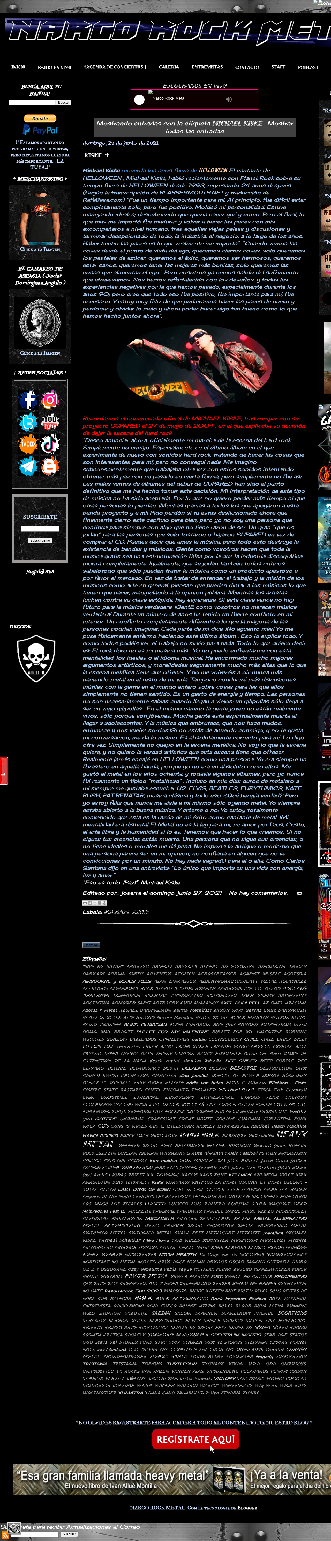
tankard (117, 1349)
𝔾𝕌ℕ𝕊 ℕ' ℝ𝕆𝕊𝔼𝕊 (129, 1126)
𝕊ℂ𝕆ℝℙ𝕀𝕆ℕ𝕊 (292, 1313)
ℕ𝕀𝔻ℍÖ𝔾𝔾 (295, 1247)
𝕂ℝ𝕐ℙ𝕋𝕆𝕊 (202, 1182)
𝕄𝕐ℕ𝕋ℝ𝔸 (148, 1247)
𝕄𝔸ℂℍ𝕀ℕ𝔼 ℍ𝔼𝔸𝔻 (287, 1203)
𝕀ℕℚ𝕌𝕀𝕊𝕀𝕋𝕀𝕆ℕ (292, 1153)
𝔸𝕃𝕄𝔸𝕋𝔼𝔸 (166, 988)
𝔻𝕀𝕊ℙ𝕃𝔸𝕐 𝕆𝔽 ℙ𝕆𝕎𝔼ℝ (235, 1075)
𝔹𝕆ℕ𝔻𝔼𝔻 (247, 1024)
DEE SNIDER (241, 1060)
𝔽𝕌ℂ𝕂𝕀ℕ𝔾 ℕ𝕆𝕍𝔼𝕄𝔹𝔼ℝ (189, 1111)
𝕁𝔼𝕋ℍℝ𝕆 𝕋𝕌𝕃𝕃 (214, 1167)
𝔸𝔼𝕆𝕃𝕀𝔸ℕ (184, 973)
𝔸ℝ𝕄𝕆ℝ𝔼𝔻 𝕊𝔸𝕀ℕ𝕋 (131, 1002)
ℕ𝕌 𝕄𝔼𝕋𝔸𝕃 (123, 1261)
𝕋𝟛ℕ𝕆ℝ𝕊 (278, 1342)
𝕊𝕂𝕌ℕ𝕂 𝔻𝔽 (240, 1327)
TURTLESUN (181, 1363)
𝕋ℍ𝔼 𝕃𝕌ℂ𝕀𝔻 (210, 1349)
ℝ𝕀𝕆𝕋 (230, 1290)
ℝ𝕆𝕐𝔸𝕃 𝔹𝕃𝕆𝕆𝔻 (234, 1305)
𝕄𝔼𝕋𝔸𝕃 (242, 1218)
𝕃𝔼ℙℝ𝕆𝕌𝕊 (143, 1196)
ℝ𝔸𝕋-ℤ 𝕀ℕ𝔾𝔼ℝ (163, 1283)
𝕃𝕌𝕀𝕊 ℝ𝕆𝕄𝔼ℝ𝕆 (208, 1203)
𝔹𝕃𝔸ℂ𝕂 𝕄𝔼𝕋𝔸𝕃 (211, 1017)
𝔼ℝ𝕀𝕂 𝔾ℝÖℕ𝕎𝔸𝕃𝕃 (104, 1097)
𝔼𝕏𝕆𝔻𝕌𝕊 (250, 1097)
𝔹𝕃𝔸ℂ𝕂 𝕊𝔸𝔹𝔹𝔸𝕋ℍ (249, 1017)
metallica (273, 1232)
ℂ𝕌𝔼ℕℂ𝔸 (129, 1053)
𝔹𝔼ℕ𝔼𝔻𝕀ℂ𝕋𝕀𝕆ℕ (139, 1017)
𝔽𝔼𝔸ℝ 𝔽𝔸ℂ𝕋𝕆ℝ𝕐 (286, 1097)
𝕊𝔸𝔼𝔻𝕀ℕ (160, 1313)
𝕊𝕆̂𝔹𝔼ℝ (280, 1327)
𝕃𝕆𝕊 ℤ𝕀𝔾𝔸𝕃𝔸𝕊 (126, 1203)
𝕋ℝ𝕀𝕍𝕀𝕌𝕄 (152, 1363)
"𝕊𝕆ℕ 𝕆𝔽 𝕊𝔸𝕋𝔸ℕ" (102, 966)
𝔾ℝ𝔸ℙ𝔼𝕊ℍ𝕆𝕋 (161, 1119)
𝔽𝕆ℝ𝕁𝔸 (118, 1111)
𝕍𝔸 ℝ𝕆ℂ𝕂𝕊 (127, 1371)
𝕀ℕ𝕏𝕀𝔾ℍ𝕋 (137, 1160)
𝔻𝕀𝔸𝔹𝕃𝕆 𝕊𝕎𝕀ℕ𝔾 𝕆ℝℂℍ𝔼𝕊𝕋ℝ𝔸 (115, 1075)
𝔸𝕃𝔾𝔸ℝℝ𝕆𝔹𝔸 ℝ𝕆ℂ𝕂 (131, 988)
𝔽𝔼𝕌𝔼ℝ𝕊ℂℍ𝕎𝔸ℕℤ (102, 1104)
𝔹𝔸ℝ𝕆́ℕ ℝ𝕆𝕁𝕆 (228, 1010)
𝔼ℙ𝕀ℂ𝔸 (264, 1090)
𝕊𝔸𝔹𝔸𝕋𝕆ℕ (109, 1313)
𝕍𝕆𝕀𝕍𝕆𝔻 (275, 1378)
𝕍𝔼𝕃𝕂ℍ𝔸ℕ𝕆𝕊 (254, 1371)
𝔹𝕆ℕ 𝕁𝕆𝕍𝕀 (224, 1024)
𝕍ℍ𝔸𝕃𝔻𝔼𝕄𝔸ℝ (163, 1378)
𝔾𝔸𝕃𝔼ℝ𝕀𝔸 (169, 67)
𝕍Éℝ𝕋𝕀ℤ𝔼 (136, 1378)
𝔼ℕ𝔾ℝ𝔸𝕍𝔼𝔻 (176, 1090)
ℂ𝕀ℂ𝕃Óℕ (91, 1046)
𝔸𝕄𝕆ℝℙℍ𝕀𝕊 (229, 988)
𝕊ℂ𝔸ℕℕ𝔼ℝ (206, 1313)
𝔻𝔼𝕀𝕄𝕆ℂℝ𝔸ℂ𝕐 (144, 1068)
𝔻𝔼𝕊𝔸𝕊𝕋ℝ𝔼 (243, 1068)
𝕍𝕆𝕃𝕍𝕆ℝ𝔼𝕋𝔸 (96, 1385)
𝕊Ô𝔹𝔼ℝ (262, 1327)
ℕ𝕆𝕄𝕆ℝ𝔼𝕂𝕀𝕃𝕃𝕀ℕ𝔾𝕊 (286, 1254)
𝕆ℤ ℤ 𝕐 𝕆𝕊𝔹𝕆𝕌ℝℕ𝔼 (104, 1269)
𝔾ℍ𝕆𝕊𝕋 (297, 1111)
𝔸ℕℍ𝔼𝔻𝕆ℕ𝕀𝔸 (126, 995)
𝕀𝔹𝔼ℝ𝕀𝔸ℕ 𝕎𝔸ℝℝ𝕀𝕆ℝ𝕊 (162, 1153)
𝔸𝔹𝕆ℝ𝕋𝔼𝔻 (137, 966)
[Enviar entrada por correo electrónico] (298, 892)
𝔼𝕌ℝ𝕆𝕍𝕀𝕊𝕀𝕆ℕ (179, 1097)
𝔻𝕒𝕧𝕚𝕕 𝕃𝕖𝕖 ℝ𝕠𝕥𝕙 (262, 1053)
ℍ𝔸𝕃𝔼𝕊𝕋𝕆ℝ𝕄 (180, 1126)
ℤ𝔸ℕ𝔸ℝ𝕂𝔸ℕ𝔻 (190, 1392)
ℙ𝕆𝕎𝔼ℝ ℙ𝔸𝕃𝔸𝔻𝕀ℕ (189, 1276)
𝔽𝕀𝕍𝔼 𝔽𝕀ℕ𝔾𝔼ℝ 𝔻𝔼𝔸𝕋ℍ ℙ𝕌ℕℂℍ (239, 1104)
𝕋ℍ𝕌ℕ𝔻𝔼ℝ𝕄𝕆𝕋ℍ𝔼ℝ (124, 1356)
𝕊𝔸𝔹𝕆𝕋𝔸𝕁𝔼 (135, 1313)
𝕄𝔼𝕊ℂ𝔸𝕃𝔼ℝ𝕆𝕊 (214, 1218)
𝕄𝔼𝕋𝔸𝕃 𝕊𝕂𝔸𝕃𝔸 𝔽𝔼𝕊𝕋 (179, 1232)
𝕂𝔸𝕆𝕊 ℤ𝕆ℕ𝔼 (213, 1174)
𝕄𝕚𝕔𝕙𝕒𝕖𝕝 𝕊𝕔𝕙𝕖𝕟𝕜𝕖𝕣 (119, 1240)
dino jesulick (193, 1075)
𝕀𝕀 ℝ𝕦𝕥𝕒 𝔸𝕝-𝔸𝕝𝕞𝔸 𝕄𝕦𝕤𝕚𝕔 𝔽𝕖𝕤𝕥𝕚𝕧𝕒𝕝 (221, 1153)
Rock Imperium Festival (238, 1298)
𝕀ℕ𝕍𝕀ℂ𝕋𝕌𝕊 (114, 1160)
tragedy (264, 1356)
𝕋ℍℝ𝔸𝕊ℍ (274, 1349)
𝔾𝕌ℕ (103, 1126)
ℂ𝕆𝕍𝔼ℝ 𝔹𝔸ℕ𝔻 (157, 1046)
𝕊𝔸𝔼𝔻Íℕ (183, 1313)
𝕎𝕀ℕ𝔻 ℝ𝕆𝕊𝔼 (292, 1385)
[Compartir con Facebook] (99, 903)
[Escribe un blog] (89, 903)
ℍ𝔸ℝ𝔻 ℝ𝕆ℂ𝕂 (199, 1135)
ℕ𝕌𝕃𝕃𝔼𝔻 (147, 1261)
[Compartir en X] (94, 903)
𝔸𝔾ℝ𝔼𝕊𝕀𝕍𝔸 (294, 973)
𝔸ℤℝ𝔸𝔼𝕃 (128, 1010)
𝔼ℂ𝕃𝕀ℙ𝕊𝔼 (174, 1082)
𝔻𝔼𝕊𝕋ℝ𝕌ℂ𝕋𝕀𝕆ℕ (275, 1068)
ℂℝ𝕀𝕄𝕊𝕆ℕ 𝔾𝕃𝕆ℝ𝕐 (229, 1046)
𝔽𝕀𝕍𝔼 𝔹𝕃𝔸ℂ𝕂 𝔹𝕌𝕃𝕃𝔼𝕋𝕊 (176, 1104)
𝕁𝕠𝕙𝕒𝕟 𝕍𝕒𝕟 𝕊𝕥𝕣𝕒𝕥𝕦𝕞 (253, 1167)
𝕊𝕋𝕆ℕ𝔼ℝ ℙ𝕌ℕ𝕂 (136, 1342)
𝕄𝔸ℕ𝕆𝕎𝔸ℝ (189, 1211)
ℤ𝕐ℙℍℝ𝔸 (250, 1392)
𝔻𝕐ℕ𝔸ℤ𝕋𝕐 (120, 1082)
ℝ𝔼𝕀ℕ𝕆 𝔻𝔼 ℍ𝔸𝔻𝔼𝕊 (254, 1283)
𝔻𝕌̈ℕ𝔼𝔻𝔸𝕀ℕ (294, 1075)
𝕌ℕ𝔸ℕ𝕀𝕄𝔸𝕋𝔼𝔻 (98, 1371)
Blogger (247, 1507)
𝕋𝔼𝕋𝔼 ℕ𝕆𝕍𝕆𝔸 (142, 1349)
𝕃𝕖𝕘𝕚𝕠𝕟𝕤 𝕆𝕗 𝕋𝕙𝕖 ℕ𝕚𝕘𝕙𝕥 (106, 1196)
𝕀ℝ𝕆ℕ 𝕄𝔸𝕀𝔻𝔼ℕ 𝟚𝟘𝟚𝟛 (202, 1160)
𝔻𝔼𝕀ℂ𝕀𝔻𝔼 (116, 1068)
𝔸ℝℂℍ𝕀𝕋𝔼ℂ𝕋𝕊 (292, 995)
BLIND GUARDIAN (145, 1024)
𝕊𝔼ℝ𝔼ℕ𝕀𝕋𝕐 (93, 1320)
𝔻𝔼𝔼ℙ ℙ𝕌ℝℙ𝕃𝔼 (277, 1060)
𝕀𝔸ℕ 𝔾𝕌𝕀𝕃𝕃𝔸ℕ (122, 1153)
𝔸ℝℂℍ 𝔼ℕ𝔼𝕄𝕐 (257, 995)
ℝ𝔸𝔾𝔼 (99, 1283)
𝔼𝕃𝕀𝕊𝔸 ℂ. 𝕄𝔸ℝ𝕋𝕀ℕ (246, 1082)
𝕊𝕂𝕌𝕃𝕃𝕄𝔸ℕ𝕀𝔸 (153, 1327)
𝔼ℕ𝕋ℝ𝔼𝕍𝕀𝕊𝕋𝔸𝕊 (207, 67)
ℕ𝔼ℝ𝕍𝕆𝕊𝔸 (235, 1247)
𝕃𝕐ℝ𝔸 (259, 1203)
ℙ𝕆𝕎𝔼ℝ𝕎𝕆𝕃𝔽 (226, 1276)
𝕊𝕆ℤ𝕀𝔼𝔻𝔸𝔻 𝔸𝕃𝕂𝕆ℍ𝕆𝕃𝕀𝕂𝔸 (177, 1334)
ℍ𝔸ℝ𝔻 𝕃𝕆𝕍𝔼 (163, 1135)
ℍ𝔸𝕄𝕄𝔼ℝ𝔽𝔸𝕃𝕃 (233, 1126)
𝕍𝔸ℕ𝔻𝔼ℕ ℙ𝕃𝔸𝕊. (187, 1371)
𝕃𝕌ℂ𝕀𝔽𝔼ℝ (178, 1203)
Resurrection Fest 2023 (133, 1290)
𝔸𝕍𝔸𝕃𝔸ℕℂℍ (205, 1002)
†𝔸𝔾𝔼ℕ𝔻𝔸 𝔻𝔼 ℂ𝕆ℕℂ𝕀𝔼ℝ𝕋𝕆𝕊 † (115, 67)
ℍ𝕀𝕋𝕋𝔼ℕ (215, 1145)
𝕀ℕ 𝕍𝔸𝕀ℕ (267, 1153)
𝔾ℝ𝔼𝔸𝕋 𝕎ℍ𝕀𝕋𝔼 (195, 1119)
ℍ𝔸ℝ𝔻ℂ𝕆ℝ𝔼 (234, 1135)
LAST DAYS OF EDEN (144, 1189)
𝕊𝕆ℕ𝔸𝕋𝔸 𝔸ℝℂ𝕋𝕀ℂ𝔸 (102, 1334)
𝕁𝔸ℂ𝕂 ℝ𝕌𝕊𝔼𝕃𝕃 (243, 1160)
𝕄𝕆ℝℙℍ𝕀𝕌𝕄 (244, 1240)
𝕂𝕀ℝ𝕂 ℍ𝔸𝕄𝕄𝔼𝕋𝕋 (130, 1182)
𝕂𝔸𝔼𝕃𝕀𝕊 (189, 1174)
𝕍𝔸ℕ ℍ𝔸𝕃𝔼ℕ (155, 1371)
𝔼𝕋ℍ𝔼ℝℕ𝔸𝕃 (145, 1097)
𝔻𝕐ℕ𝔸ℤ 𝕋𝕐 (94, 1082)
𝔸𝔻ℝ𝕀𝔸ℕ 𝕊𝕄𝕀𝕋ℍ (125, 973)
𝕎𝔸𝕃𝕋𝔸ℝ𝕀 (186, 1385)
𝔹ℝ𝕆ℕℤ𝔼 (123, 1031)
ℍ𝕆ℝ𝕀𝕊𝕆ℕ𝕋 (239, 1145)
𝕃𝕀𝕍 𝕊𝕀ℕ (251, 1196)
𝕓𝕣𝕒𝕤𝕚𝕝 (300, 1024)
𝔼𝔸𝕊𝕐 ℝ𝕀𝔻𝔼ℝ (147, 1082)
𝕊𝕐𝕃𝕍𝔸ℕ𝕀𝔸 (255, 1342)
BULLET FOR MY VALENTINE (172, 1031)
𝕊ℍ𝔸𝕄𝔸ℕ (233, 1320)
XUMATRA (130, 1392)
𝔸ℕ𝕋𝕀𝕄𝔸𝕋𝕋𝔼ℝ (221, 995)
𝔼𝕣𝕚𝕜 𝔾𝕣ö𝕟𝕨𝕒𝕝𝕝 (289, 1090)
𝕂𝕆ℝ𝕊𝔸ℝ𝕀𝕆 (177, 1182)
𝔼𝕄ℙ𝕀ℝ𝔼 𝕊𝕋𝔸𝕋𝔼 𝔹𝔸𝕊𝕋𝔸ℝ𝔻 (112, 1090)
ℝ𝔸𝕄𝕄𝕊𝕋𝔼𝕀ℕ (133, 1283)
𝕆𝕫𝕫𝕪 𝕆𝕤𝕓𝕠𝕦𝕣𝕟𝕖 (145, 1269)
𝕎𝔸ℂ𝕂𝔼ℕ (164, 1385)
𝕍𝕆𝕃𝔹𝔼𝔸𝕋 (295, 1378)
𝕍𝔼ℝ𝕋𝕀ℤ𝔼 (115, 1378)
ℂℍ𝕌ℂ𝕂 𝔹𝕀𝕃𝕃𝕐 (291, 1039)
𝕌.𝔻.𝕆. (254, 1363)
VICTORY (224, 1378)
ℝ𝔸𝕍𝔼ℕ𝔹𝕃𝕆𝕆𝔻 (194, 1283)
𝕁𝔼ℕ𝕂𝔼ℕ (188, 1167)
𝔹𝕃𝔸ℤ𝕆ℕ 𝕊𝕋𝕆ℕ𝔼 (288, 1017)
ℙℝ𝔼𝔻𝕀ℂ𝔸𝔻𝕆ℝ (257, 1276)
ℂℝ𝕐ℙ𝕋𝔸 (260, 1046)
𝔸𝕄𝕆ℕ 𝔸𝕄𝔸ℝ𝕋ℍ (197, 988)
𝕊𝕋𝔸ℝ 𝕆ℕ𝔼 (275, 1334)
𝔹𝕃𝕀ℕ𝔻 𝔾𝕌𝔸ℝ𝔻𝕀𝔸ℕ (189, 1024)
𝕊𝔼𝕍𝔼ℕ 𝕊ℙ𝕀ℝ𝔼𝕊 (202, 1320)
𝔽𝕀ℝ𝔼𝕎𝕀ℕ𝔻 (135, 1104)
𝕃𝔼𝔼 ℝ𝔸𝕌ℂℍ (292, 1189)
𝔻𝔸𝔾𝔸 (147, 1053)
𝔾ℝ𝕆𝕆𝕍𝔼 (225, 1119)
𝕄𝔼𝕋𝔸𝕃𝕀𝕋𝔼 (248, 1232)
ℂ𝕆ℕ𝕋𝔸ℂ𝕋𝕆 (247, 67)
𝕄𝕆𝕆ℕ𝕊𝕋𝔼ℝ (215, 1240)
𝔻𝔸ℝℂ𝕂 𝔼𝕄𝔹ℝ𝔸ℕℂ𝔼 (219, 1053)
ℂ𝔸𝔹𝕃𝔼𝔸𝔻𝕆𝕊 (142, 1039)
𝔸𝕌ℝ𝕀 (185, 1002)
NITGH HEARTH (178, 1254)
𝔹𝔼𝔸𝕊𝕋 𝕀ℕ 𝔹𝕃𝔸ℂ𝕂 (101, 1017)
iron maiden (163, 1160)
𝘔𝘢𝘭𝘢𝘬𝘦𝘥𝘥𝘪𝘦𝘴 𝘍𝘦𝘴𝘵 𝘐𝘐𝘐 (104, 1211)
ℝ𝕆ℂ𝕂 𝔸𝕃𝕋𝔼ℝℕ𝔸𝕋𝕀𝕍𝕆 (182, 1298)
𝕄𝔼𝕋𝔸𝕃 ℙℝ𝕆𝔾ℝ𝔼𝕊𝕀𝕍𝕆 (262, 1225)
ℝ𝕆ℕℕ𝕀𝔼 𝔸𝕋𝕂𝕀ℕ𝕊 (197, 1305)
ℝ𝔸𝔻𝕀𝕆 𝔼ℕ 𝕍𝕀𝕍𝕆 (55, 67)
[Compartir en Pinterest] (104, 903)
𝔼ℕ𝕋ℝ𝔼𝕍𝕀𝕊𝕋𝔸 (236, 1089)
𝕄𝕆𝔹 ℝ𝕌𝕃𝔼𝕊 (185, 1240)
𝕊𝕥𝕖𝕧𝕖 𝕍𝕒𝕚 (106, 1342)
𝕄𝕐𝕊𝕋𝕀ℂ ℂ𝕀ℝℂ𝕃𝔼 (177, 1247)
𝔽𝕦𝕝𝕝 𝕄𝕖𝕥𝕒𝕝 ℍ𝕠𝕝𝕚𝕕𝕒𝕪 (236, 1111)
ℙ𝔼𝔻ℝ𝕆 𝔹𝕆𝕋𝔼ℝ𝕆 (234, 1269)
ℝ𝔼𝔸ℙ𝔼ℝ (221, 1283)
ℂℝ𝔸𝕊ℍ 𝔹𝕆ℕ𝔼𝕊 (192, 1046)
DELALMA (194, 1068)
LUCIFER (155, 1203)
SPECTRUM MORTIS (235, 1334)
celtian (199, 1039)
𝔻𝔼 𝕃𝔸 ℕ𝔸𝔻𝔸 (130, 1060)
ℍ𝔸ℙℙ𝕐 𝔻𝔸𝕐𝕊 (134, 1135)
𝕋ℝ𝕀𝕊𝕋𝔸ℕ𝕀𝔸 (124, 1363)
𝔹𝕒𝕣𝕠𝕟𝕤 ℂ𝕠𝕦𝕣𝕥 (260, 1010)
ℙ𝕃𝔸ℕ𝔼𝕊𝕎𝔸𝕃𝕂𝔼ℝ (271, 1269)
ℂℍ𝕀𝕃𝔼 (267, 1039)
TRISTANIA (94, 1363)
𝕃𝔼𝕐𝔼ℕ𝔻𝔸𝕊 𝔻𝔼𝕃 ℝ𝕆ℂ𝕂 (216, 1196)
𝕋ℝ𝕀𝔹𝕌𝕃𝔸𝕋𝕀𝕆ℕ (290, 1356)
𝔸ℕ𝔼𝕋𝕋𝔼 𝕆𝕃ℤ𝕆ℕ (262, 988)
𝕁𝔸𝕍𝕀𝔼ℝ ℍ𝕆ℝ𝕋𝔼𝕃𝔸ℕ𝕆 (127, 1167)
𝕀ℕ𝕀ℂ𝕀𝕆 (18, 67)
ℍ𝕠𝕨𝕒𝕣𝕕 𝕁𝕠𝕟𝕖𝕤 (269, 1145)
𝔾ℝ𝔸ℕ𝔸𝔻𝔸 (131, 1119)
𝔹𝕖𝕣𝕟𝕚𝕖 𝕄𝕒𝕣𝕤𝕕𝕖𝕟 (175, 1017)
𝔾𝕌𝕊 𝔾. (156, 1126)
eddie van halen (204, 1082)
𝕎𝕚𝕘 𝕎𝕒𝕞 (265, 1385)
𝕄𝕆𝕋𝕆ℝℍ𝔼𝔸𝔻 (97, 1247)
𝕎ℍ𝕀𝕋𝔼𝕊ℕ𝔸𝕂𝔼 (236, 1385)
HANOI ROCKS (100, 1135)
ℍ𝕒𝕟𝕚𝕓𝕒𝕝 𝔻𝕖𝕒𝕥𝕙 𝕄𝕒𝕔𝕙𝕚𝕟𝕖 (278, 1126)
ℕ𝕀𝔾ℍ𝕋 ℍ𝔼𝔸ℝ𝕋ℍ (102, 1254)
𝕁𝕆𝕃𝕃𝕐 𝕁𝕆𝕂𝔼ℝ (291, 1167)
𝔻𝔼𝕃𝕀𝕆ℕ (217, 1068)
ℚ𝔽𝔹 (87, 1283)
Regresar (91, 945)
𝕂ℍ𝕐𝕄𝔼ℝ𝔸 (265, 1174)
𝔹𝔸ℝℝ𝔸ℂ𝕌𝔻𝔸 (292, 1010)
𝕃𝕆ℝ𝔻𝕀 (299, 1196)
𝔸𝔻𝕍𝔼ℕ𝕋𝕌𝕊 (158, 973)
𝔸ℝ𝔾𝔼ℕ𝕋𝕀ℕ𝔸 (95, 1002)
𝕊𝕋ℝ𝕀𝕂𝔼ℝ (192, 1342)
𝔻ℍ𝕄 (300, 1068)
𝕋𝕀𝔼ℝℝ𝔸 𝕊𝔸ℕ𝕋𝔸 (168, 1356)
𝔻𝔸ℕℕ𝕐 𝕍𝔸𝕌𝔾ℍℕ (175, 1053)
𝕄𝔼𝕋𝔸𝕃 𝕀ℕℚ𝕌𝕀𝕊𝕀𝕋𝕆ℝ (210, 1225)
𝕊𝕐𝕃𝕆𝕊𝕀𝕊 (233, 1342)
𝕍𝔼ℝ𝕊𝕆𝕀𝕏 (92, 1378)
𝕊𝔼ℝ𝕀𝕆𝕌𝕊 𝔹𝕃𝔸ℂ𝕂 (127, 1320)
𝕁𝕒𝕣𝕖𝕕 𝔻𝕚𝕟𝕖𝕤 (274, 1160)
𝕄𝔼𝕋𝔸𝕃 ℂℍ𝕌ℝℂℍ (163, 1225)
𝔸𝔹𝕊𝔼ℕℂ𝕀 (161, 966)
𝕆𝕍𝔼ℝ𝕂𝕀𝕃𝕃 (278, 1261)
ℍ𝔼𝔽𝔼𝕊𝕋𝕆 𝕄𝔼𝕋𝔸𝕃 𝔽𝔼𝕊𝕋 (145, 1145)
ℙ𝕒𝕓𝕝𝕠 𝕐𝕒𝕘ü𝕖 (178, 1269)
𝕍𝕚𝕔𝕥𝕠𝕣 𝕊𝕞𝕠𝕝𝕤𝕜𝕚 (195, 1378)
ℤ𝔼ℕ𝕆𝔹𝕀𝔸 (230, 1392)
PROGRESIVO (290, 1276)
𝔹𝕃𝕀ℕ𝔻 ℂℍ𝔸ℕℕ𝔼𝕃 (101, 1024)
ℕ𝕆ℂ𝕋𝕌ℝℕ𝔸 (251, 1254)
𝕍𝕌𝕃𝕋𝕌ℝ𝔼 (123, 1385)
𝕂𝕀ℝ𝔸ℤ (286, 1174)
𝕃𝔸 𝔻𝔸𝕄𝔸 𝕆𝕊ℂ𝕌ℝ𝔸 (236, 1182)
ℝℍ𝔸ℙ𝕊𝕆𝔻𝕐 (175, 1290)
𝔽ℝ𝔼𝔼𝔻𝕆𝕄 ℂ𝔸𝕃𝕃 (145, 1111)
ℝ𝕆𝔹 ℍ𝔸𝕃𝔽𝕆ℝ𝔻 (114, 1298)
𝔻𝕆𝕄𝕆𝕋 (270, 1075)
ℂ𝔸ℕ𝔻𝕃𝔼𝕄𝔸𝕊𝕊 (174, 1039)
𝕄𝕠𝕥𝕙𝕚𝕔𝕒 (297, 1240)
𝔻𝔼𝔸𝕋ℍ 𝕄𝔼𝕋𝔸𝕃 (202, 1060)
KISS (157, 1182)
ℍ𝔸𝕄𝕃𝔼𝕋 (205, 1126)
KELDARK (240, 1174)
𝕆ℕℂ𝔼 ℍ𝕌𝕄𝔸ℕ (188, 1261)
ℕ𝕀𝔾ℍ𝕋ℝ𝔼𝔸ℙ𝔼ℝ (140, 1254)
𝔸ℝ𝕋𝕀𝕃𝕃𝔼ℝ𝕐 (165, 1002)
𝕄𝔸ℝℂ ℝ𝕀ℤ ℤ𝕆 (258, 1211)
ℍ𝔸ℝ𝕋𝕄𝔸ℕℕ (261, 1135)
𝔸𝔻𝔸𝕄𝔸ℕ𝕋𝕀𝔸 (271, 966)
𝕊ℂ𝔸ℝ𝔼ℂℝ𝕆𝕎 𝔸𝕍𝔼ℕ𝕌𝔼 (247, 1313)
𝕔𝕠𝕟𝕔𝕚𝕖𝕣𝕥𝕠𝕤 (128, 1046)
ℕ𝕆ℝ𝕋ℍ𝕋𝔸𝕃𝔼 (95, 1261)
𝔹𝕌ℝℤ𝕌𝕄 (116, 1039)
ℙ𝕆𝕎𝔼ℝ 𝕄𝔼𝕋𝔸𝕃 (146, 1276)
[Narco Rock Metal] (185, 99)
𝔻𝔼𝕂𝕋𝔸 (170, 1068)
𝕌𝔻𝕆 (271, 1363)
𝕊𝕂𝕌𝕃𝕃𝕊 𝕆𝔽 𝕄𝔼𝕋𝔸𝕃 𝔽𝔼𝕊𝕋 (198, 1327)
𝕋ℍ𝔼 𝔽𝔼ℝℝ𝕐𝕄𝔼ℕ (178, 1349)
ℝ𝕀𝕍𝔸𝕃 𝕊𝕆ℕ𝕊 (267, 1290)
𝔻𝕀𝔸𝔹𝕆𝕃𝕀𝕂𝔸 (164, 1075)
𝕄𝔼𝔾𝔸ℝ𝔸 (187, 1218)
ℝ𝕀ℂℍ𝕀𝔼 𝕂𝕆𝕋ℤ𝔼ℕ (206, 1290)
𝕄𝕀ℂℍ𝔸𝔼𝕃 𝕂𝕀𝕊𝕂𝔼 (126, 912)
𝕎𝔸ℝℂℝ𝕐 (209, 1385)
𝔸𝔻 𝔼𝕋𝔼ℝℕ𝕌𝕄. (238, 966)
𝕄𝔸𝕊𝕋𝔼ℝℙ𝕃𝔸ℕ (126, 1218)
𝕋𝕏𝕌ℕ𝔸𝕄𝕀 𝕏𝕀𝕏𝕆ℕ (222, 1363)
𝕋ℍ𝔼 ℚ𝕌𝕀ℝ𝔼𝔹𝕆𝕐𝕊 (244, 1349)
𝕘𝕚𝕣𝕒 (87, 1119)
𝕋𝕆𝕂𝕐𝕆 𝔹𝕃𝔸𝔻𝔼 (206, 1356)
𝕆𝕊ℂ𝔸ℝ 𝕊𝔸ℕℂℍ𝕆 (247, 1261)
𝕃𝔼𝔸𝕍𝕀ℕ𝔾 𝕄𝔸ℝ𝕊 (258, 1189)
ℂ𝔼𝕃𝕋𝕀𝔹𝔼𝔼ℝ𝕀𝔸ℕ (225, 1039)
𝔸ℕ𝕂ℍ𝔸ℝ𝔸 (155, 995)
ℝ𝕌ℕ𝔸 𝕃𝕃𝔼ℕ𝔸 (269, 1305)
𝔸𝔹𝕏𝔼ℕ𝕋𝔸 (186, 966)
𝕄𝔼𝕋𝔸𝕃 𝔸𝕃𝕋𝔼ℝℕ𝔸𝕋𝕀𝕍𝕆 (111, 1225)
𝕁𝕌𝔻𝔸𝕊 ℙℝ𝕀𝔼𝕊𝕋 (128, 1174)
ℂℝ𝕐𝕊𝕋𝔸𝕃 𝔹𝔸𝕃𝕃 (289, 1046)
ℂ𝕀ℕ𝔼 (109, 1046)
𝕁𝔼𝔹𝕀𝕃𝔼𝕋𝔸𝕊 (166, 1167)
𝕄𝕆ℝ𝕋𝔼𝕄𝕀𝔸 (272, 1240)
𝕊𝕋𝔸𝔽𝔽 (279, 67)
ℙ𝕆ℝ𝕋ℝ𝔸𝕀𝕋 (111, 1276)
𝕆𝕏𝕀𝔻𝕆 (298, 1261)
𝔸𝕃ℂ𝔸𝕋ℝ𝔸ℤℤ (292, 981)
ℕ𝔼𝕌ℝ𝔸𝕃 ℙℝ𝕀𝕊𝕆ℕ (266, 1247)
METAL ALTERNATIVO (280, 1218)
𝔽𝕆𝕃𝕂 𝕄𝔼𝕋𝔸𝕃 (289, 1104)
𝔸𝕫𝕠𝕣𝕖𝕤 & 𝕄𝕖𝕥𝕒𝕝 (99, 1010)
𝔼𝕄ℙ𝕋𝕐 (152, 1090)
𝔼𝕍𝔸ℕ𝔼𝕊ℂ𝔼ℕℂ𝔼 (217, 1097)
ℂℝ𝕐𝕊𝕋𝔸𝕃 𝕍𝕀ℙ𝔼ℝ (100, 1053)
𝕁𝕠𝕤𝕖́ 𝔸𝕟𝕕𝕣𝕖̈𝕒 (96, 1174)
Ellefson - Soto (287, 1082)
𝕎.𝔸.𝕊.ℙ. (144, 1385)
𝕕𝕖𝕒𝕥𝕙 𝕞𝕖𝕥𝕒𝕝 (164, 1060)
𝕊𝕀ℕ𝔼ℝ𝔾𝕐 (92, 1327)
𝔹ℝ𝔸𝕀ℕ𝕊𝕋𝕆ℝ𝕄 (275, 1024)
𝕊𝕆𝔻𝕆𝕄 (298, 1327)
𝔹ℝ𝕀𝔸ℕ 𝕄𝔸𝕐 (96, 1031)
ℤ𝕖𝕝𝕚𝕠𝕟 (212, 1392)
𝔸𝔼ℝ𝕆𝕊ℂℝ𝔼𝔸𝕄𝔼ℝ (217, 973)
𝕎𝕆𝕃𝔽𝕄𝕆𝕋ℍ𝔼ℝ (99, 1392)
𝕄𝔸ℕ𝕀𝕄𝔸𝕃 (164, 1211)
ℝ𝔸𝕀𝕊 (112, 1283)
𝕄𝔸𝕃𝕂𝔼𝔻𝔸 (139, 1211)
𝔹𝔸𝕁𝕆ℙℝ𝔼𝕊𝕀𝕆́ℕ (155, 1010)
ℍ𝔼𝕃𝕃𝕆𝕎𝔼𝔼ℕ (189, 1145)
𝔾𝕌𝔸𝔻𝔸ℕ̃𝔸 (249, 1119)
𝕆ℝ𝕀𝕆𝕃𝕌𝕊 (216, 1261)
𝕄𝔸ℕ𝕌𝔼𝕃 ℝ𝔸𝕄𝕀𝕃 (222, 1211)
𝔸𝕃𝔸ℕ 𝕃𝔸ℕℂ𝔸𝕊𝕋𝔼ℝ (175, 981)
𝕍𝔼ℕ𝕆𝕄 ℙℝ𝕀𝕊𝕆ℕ (288, 1371)
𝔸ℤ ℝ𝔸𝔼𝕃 (272, 1002)
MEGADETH (159, 1218)
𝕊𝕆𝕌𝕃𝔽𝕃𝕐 (135, 1334)
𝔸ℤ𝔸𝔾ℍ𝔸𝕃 (295, 1002)
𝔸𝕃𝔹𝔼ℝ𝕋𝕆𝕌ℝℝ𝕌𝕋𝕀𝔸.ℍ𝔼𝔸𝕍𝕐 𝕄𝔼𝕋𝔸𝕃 (237, 981)
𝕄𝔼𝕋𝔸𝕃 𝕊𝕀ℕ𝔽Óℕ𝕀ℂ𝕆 (131, 1232)
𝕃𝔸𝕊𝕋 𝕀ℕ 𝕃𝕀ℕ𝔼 (188, 1189)
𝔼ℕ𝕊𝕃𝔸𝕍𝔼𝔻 (203, 1090)
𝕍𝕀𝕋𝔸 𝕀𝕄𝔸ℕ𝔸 (250, 1378)
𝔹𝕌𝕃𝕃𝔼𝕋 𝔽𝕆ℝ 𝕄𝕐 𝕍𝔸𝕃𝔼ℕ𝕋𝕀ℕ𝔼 (247, 1031)
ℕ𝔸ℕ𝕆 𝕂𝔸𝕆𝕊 (209, 1247)
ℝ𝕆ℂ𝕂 (143, 1298)
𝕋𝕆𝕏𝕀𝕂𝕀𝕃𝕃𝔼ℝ (239, 1356)
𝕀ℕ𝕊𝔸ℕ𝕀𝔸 (91, 1160)
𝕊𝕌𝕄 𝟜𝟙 (213, 1342)
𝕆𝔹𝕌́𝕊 (164, 1261)
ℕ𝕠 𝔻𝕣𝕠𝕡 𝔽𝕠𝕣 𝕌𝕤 (218, 1254)
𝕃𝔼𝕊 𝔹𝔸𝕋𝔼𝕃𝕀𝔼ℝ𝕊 (172, 1196)
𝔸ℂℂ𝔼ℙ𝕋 (208, 966)
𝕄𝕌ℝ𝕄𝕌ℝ (125, 1247)
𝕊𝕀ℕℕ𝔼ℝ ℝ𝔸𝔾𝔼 (120, 1327)
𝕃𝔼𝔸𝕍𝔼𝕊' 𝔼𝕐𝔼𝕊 (222, 1189)
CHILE (251, 1039)
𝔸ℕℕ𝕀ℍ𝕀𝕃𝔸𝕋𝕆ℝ (187, 995)
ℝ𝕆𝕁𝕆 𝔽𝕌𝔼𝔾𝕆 (161, 1305)
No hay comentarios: (259, 892)
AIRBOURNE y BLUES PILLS (116, 981)
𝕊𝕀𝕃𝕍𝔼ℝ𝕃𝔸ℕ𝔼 (292, 1320)
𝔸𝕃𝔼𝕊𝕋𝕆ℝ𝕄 (95, 988)
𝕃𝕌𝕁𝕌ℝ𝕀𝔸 (238, 1203)
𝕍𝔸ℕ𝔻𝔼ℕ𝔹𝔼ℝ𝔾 (222, 1371)
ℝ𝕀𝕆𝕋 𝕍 (245, 1290)
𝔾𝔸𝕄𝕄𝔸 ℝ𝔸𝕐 (273, 1111)
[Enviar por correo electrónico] (84, 903)
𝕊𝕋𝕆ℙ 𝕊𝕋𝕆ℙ (167, 1342)
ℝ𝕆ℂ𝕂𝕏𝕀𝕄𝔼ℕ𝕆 (129, 1305)
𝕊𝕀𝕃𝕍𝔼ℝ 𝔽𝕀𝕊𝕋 (260, 1320)
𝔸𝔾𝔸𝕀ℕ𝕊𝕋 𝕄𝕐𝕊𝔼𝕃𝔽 (259, 973)
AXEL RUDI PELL (240, 1002)
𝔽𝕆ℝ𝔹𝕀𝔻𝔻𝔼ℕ (96, 1111)
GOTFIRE (105, 1119)
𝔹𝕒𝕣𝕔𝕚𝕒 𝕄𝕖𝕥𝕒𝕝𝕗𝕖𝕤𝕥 (192, 1010)
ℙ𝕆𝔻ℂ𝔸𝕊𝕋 (308, 67)
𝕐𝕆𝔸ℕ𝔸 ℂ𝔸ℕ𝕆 (160, 1392)
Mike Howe (156, 1240)
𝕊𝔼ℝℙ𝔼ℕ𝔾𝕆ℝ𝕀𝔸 (165, 1320)
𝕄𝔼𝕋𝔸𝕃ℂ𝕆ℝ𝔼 (220, 1232)
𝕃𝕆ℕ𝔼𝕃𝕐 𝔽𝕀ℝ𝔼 (275, 1196)
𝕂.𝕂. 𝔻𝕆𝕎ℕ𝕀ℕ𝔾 (162, 1174)
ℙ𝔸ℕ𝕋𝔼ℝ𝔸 (203, 1269)
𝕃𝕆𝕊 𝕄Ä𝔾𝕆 (95, 1203)
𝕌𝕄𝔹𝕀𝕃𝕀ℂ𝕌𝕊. (293, 1363)
